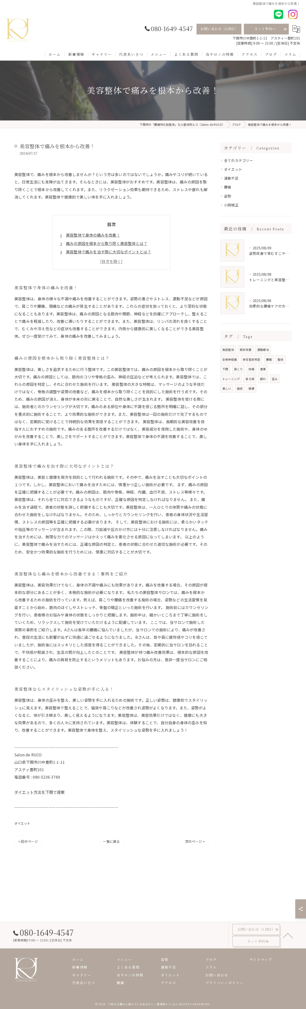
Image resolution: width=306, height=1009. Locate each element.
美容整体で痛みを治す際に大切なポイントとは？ (108, 252)
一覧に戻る (111, 841)
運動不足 (231, 178)
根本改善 (245, 350)
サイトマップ (261, 959)
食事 (263, 369)
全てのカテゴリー (238, 160)
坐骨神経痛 (229, 359)
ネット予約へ (265, 28)
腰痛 (227, 186)
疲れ (263, 379)
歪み (275, 379)
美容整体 (228, 350)
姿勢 (227, 196)
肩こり (238, 369)
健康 (251, 388)
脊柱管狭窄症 (251, 359)
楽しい (226, 388)
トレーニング (231, 379)
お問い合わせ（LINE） (219, 28)
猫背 (240, 388)
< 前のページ (28, 841)
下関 (225, 369)
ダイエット (22, 823)
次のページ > (195, 841)
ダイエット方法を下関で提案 (39, 792)
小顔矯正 (231, 204)
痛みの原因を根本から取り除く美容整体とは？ (106, 243)
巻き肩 (250, 379)
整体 (280, 359)
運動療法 (263, 350)
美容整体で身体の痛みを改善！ (93, 235)
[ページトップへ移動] (288, 935)
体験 (251, 369)
